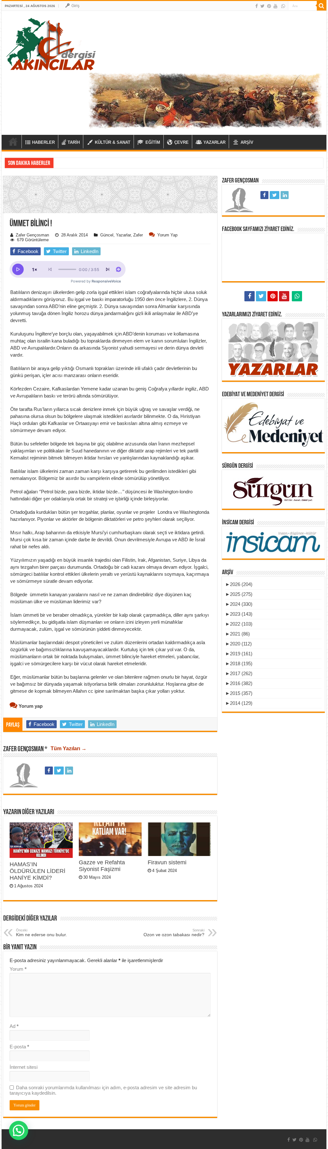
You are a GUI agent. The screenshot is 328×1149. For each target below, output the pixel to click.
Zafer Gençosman (32, 235)
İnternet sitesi (23, 1067)
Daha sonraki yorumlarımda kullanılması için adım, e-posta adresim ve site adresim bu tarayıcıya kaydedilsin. (103, 1090)
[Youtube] (275, 6)
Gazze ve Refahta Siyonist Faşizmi (102, 865)
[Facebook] (256, 6)
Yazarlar (123, 235)
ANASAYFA (13, 141)
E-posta (19, 1046)
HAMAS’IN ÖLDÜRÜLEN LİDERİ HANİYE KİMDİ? (37, 871)
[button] (110, 238)
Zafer (138, 235)
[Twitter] (262, 6)
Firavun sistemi (167, 862)
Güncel (106, 235)
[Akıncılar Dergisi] (51, 43)
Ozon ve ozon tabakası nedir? (174, 932)
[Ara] (321, 6)
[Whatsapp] (283, 6)
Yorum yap (167, 235)
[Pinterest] (269, 6)
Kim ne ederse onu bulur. (41, 932)
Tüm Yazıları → (68, 748)
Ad (14, 1026)
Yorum (18, 969)
